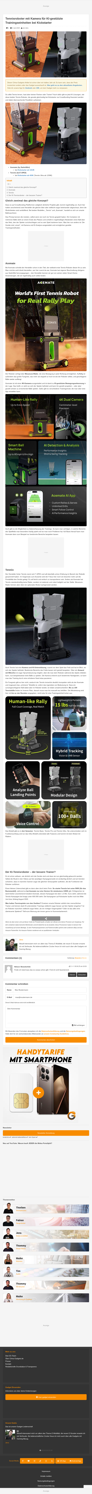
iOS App (62, 1461)
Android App (76, 1461)
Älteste (84, 958)
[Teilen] (46, 918)
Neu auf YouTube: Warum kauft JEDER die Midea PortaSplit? (27, 1143)
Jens (21, 940)
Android (28, 88)
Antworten (82, 975)
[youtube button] (29, 1461)
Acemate (12, 190)
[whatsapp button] (46, 1461)
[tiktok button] (40, 1461)
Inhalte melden (46, 1476)
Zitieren (72, 975)
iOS (37, 88)
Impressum (46, 1471)
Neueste (78, 958)
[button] (40, 1450)
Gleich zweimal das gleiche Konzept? (23, 187)
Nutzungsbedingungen (75, 1031)
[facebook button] (23, 1461)
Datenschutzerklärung (50, 1031)
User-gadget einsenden (47, 1397)
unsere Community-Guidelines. (56, 1034)
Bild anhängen (79, 1025)
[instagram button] (34, 1461)
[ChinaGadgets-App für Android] (32, 967)
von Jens (25, 28)
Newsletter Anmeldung (46, 1133)
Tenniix (11, 193)
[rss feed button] (52, 1461)
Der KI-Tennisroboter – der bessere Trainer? (25, 195)
